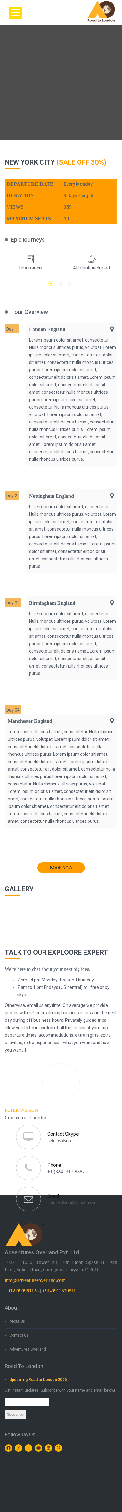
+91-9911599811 (59, 1290)
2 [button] (60, 283)
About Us (17, 1321)
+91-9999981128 (22, 1290)
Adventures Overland (27, 1349)
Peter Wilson (21, 1110)
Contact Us (19, 1335)
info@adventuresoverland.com (35, 1280)
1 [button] (50, 283)
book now (61, 867)
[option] (30, 263)
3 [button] (69, 283)
